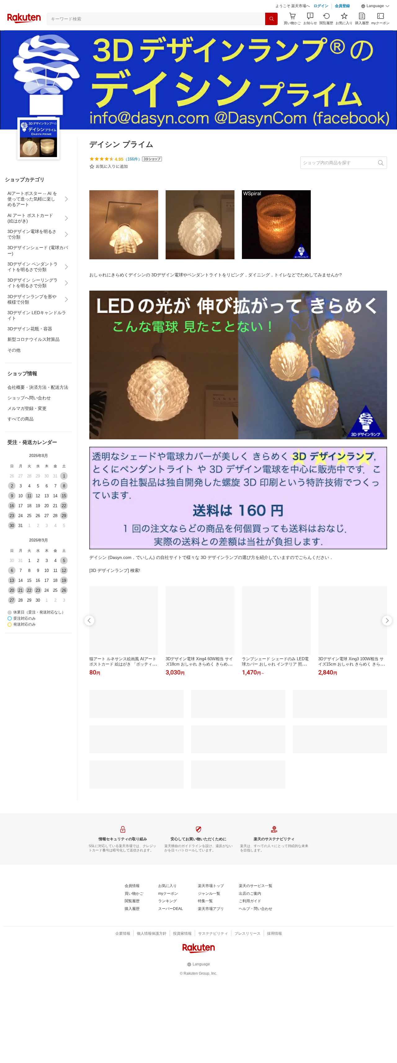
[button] (375, 6)
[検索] (271, 19)
